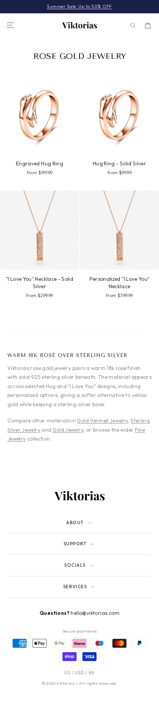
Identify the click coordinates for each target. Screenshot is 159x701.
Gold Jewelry (68, 430)
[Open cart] (148, 25)
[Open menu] (10, 25)
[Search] (132, 25)
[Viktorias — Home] (79, 25)
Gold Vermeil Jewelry (102, 420)
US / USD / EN (79, 672)
